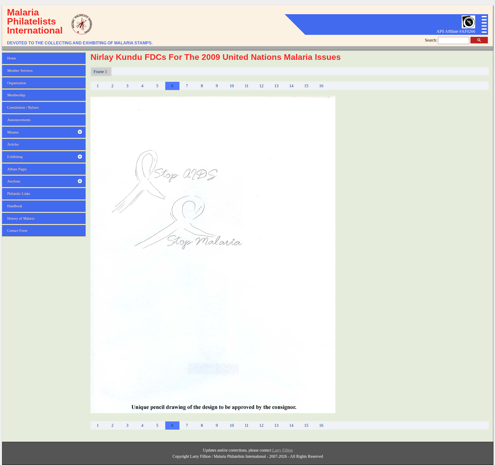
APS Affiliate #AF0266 (455, 31)
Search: (431, 40)
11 (247, 86)
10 (232, 86)
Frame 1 (101, 71)
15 (306, 86)
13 (276, 86)
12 (261, 86)
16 (321, 86)
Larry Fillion (282, 450)
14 (291, 86)
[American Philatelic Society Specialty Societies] (468, 27)
